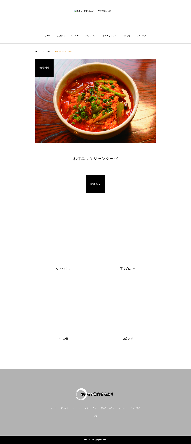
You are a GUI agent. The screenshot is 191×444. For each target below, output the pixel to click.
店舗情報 (61, 35)
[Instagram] (95, 416)
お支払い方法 (90, 35)
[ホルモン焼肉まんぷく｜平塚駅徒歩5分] (95, 17)
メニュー (75, 35)
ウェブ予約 (141, 35)
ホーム (48, 35)
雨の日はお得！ (109, 35)
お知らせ (126, 35)
